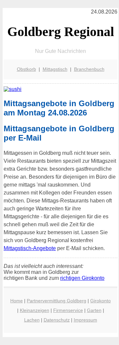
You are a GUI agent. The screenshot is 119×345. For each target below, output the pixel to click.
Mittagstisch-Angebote (30, 248)
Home (16, 300)
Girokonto (100, 300)
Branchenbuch (89, 69)
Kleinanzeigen (34, 310)
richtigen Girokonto (82, 278)
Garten (94, 310)
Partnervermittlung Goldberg (56, 300)
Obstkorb (26, 69)
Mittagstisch (55, 69)
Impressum (85, 320)
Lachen (32, 320)
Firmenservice (68, 310)
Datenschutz (57, 320)
